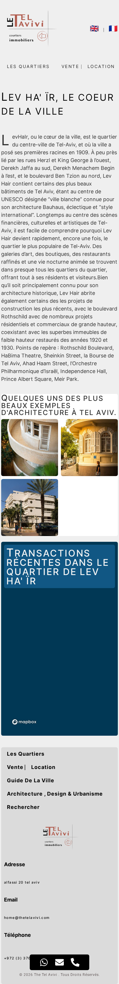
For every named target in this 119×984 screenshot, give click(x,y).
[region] (59, 662)
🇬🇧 (94, 28)
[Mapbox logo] (24, 722)
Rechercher (23, 807)
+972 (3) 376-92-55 (24, 958)
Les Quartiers (28, 66)
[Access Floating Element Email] (59, 962)
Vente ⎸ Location (31, 767)
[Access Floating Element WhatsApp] (44, 962)
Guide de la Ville (30, 780)
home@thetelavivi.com (27, 917)
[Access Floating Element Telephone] (75, 962)
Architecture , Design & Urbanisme (55, 794)
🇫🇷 (113, 28)
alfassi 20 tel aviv (22, 882)
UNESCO (12, 199)
